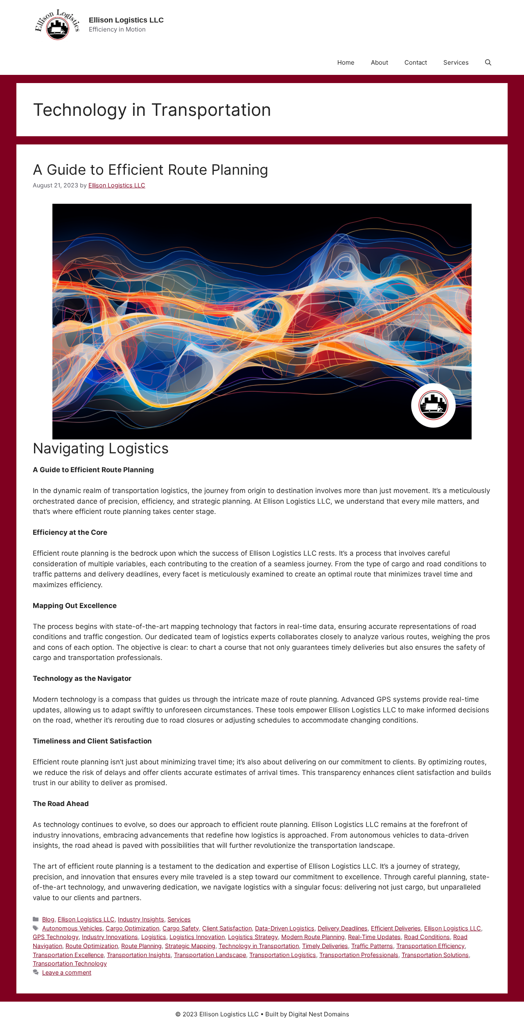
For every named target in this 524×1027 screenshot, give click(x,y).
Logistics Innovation (197, 936)
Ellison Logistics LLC (126, 20)
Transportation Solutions (435, 954)
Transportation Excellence (68, 954)
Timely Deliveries (325, 945)
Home (346, 62)
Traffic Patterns (372, 945)
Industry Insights (141, 919)
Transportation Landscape (210, 954)
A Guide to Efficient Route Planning (150, 169)
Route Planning (141, 945)
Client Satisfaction (227, 928)
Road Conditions (427, 936)
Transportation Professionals (358, 954)
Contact (415, 62)
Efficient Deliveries (396, 928)
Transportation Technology (70, 963)
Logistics (153, 936)
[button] (488, 62)
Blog (48, 919)
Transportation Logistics (282, 954)
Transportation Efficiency (430, 945)
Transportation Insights (139, 954)
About (379, 62)
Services (456, 62)
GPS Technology (56, 936)
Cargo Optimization (132, 928)
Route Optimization (92, 945)
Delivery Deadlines (343, 928)
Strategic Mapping (190, 945)
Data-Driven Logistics (284, 928)
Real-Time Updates (374, 936)
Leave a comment (66, 972)
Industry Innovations (110, 936)
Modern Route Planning (313, 936)
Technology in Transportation (259, 945)
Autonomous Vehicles (72, 928)
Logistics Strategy (253, 936)
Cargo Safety (181, 928)
